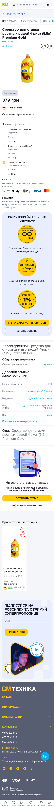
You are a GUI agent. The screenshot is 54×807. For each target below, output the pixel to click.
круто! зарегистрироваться (27, 323)
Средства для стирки (15, 13)
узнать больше (27, 331)
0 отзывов (10, 46)
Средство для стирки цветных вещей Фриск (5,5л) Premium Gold (13, 570)
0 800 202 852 (9, 733)
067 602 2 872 (9, 742)
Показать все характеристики (18, 421)
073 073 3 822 (9, 737)
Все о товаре (9, 21)
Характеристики (29, 21)
